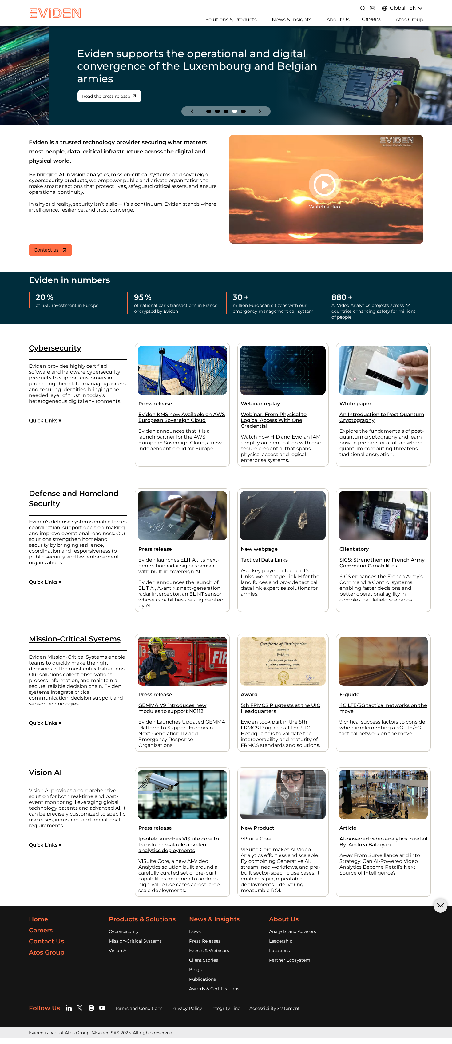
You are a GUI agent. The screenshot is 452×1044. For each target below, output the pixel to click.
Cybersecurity (124, 931)
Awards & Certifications (214, 988)
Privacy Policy (187, 1008)
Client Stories (203, 960)
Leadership (280, 941)
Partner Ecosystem (289, 960)
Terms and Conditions (138, 1008)
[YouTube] (102, 1008)
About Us (338, 19)
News (195, 931)
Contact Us (46, 941)
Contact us (46, 250)
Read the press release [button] (58, 96)
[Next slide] (260, 111)
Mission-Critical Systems (135, 941)
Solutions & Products (231, 19)
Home (38, 919)
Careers (371, 19)
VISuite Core (256, 839)
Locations (279, 950)
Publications (202, 979)
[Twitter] (81, 1008)
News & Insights (291, 19)
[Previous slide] (192, 111)
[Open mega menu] (203, 19)
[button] (208, 111)
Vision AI (118, 950)
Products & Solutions (142, 919)
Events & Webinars (209, 950)
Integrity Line (225, 1008)
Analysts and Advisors (292, 931)
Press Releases (204, 941)
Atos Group (409, 19)
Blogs (195, 969)
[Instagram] (91, 1008)
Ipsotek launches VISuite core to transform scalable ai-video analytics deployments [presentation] (178, 844)
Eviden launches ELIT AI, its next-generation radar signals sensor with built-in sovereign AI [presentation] (179, 565)
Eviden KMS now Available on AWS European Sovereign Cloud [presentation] (181, 417)
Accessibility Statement (274, 1008)
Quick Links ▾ (45, 420)
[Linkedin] (70, 1008)
